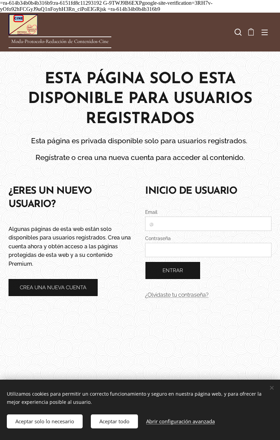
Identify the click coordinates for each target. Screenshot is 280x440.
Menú (264, 32)
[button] (237, 32)
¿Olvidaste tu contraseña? (177, 295)
